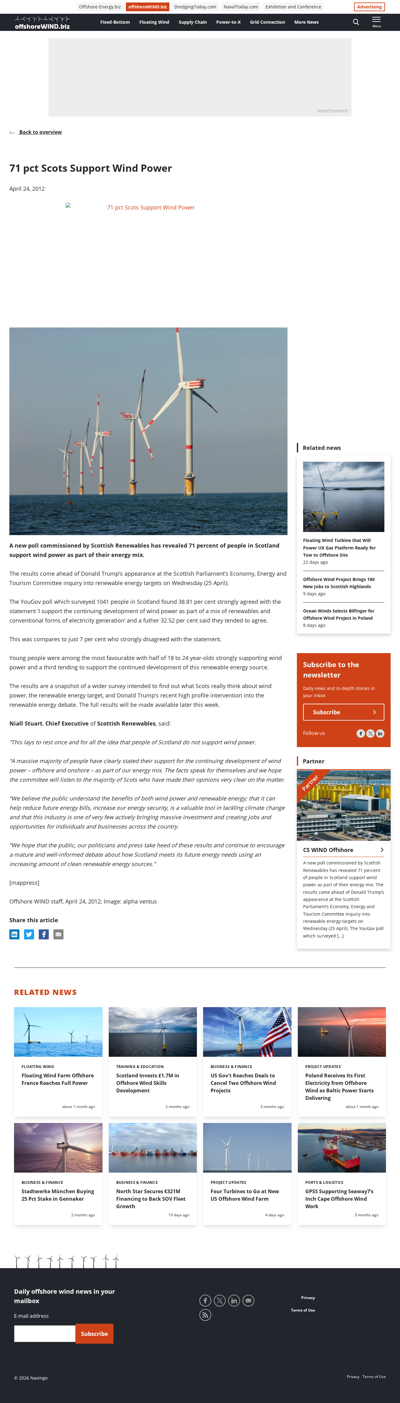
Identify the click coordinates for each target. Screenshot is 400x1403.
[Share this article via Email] (58, 934)
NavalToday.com (241, 7)
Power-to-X (228, 22)
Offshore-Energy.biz (100, 7)
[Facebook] (361, 734)
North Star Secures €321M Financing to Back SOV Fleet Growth (151, 1199)
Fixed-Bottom (115, 22)
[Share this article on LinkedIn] (14, 934)
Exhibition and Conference (293, 7)
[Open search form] (356, 22)
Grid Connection (267, 22)
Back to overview (40, 132)
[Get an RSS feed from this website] (205, 1315)
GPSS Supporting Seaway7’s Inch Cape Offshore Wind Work (339, 1199)
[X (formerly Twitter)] (370, 734)
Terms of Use (303, 1310)
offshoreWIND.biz (147, 7)
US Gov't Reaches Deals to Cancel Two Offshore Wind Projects (243, 1083)
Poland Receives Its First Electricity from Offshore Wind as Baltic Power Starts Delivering (339, 1086)
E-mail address (31, 1315)
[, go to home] (42, 22)
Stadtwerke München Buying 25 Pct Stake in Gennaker (58, 1195)
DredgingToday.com (195, 7)
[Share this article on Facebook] (44, 934)
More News (306, 22)
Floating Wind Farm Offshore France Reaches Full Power (58, 1079)
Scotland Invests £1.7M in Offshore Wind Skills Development (147, 1083)
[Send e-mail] (248, 1301)
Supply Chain (193, 22)
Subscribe (326, 712)
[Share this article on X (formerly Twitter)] (29, 934)
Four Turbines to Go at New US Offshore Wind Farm (245, 1195)
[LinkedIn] (380, 734)
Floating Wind (154, 22)
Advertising (369, 7)
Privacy (308, 1297)
